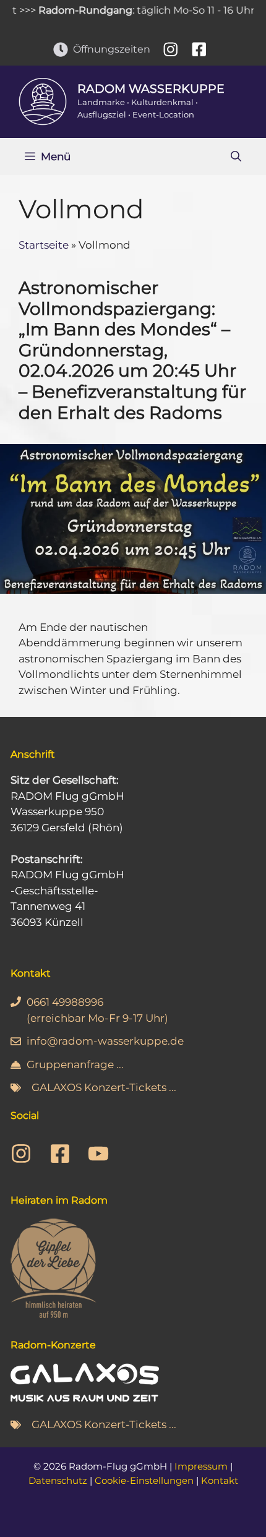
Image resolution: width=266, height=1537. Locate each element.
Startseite (44, 245)
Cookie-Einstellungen (144, 1480)
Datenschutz (57, 1480)
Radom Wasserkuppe (151, 89)
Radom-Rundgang (74, 10)
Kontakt (219, 1480)
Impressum (201, 1466)
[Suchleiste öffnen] (236, 156)
